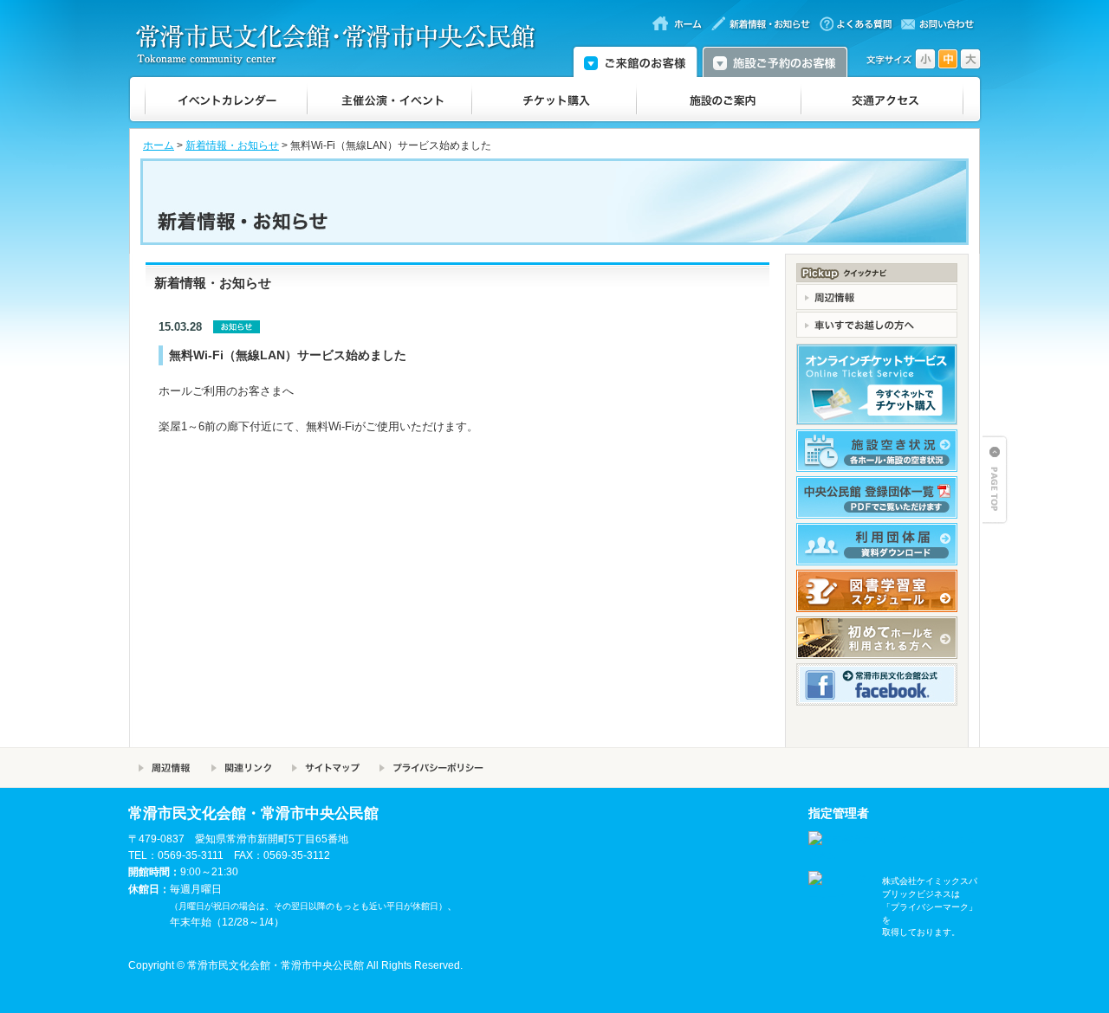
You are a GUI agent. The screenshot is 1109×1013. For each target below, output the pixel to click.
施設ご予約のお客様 (775, 60)
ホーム (158, 145)
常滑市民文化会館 (343, 44)
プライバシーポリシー (431, 767)
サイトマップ (325, 767)
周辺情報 (164, 767)
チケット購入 (554, 100)
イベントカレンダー (226, 100)
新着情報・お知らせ (232, 145)
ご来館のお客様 (635, 60)
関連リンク (241, 767)
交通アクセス (882, 100)
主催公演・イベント (389, 100)
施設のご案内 (719, 100)
